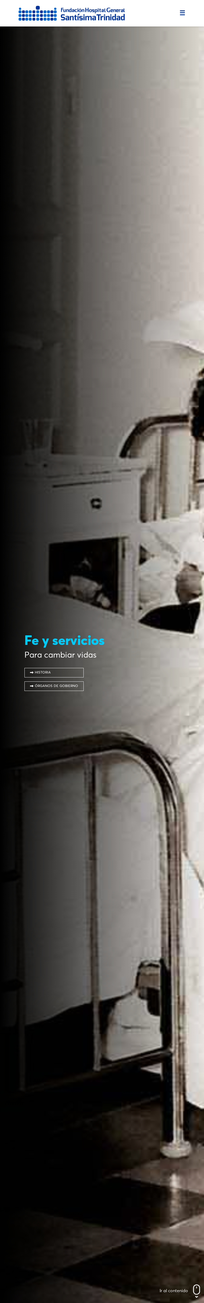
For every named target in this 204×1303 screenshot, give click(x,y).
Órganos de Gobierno (56, 686)
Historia (43, 672)
